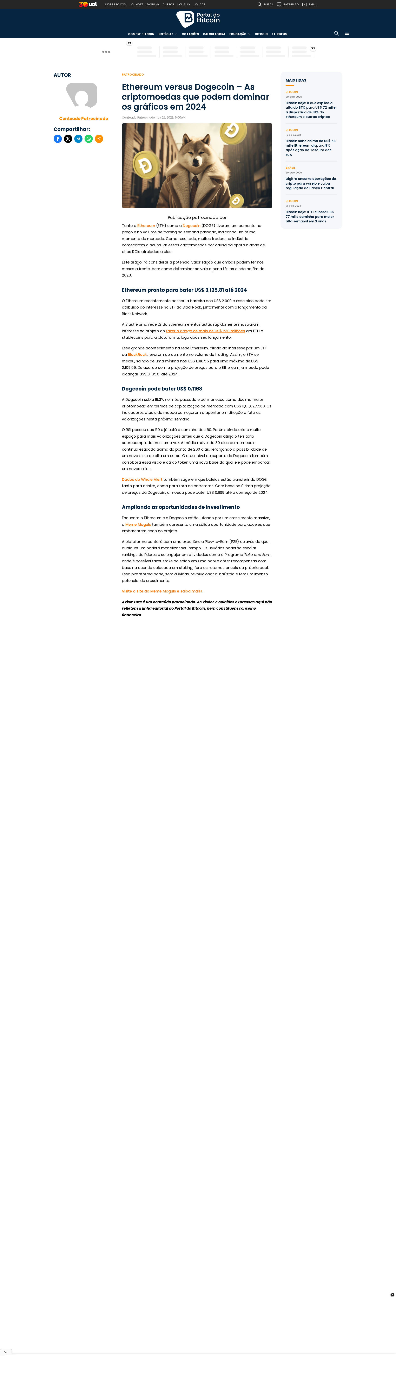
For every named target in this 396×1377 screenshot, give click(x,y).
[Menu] (347, 34)
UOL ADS (199, 4)
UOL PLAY (183, 4)
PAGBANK (152, 4)
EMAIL (313, 4)
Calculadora (214, 34)
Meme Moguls (138, 524)
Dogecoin (191, 225)
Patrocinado (133, 74)
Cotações (190, 34)
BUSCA (268, 4)
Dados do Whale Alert (142, 479)
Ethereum (280, 34)
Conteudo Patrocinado (83, 118)
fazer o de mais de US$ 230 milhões (205, 331)
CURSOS (168, 4)
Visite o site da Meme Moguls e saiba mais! (162, 591)
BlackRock (137, 354)
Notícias (165, 34)
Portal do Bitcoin (198, 19)
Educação (237, 34)
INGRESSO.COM (115, 4)
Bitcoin (261, 34)
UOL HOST (136, 4)
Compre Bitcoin (141, 34)
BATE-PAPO (291, 4)
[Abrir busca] (336, 34)
